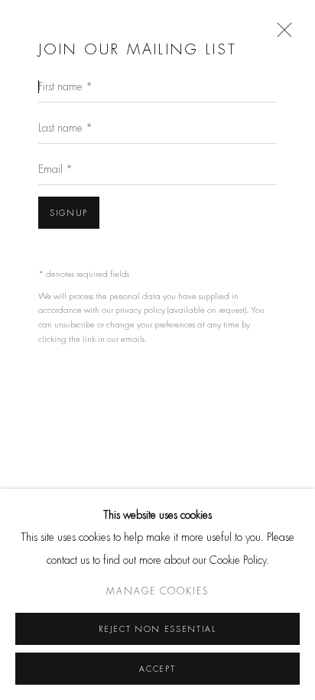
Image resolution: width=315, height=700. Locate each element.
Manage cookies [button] (157, 592)
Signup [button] (69, 213)
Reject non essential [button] (157, 629)
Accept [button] (157, 669)
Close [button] (280, 34)
